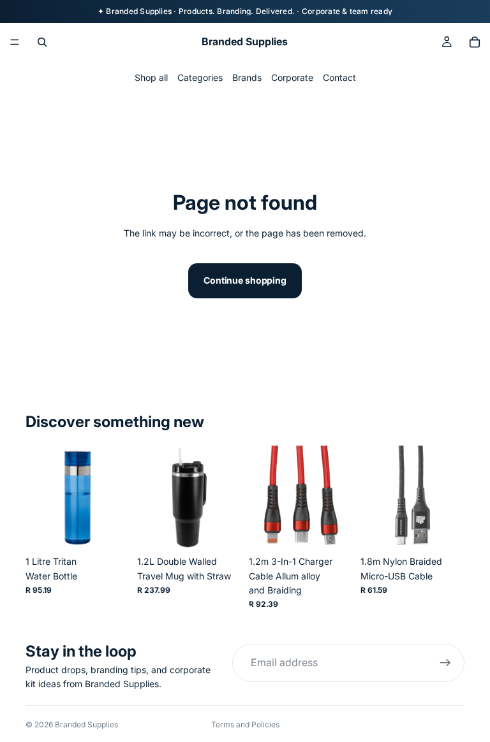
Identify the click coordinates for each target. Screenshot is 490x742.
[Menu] (14, 42)
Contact (339, 77)
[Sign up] (445, 663)
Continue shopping (245, 280)
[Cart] (475, 42)
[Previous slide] (40, 498)
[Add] (109, 529)
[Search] (42, 42)
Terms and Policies (245, 724)
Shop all (151, 77)
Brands (247, 77)
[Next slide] (115, 498)
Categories (200, 77)
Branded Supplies (86, 724)
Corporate (292, 77)
